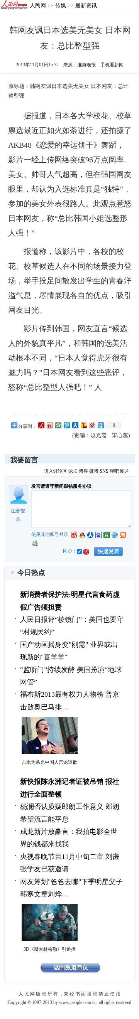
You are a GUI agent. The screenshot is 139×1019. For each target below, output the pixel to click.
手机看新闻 (112, 64)
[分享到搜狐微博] (83, 425)
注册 (15, 511)
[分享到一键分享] (100, 425)
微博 (93, 471)
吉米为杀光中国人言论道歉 (49, 762)
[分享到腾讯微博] (66, 425)
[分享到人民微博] (41, 425)
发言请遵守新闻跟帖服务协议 (61, 486)
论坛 (73, 471)
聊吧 (114, 471)
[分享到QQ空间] (58, 425)
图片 (124, 471)
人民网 (38, 5)
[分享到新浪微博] (49, 425)
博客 (83, 471)
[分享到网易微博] (92, 425)
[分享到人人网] (75, 425)
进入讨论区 (55, 471)
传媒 (60, 5)
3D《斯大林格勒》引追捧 (50, 949)
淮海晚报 (86, 64)
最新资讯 (86, 5)
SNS (104, 471)
